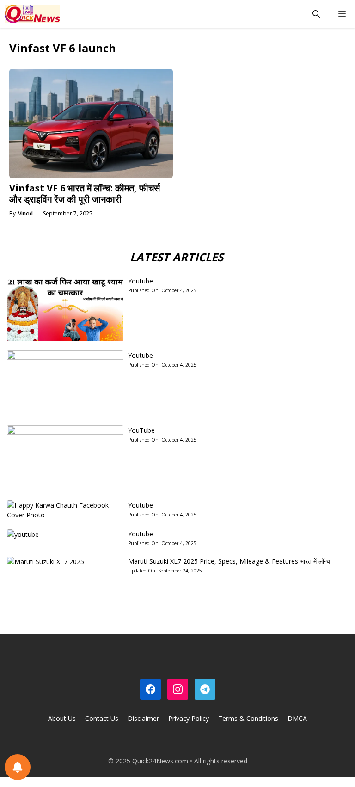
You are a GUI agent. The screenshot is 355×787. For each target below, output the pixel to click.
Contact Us (101, 718)
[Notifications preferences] (18, 767)
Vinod (25, 213)
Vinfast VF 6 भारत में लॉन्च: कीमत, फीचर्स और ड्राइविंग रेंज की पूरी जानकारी (84, 193)
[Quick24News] (32, 14)
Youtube (140, 281)
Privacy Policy (188, 718)
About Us (62, 718)
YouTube (141, 430)
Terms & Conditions (248, 718)
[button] (316, 14)
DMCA (297, 718)
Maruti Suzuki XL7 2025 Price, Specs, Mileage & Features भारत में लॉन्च (229, 561)
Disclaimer (143, 718)
